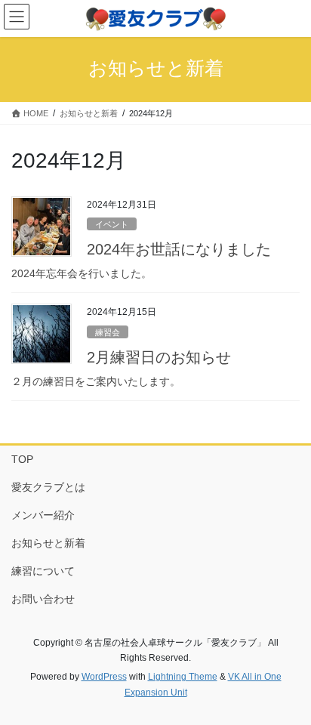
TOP (22, 459)
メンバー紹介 (43, 515)
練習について (43, 571)
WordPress (104, 676)
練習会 (107, 332)
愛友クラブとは (48, 487)
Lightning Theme (182, 676)
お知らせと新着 (48, 543)
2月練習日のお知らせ (159, 357)
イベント (111, 224)
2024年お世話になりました (179, 249)
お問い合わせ (43, 599)
